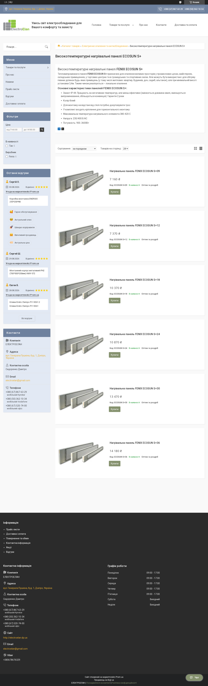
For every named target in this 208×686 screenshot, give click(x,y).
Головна (96, 25)
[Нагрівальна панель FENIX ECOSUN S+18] (80, 290)
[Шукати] (46, 47)
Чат (197, 677)
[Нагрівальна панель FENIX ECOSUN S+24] (80, 344)
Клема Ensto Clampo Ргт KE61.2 (25, 302)
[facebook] (59, 129)
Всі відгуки (27, 318)
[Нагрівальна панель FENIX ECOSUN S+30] (80, 399)
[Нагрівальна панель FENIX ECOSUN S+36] (80, 453)
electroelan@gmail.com (18, 380)
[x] (62, 129)
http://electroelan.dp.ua (15, 637)
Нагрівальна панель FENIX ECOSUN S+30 (135, 388)
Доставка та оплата (186, 25)
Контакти (161, 25)
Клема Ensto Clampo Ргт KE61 (24, 306)
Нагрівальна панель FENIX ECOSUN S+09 (135, 171)
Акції (9, 547)
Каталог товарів (71, 46)
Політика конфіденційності (124, 683)
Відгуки (10, 96)
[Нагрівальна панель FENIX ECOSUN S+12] (80, 236)
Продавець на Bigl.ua (104, 680)
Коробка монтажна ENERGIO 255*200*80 (24, 200)
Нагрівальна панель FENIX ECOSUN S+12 (135, 225)
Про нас (143, 25)
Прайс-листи (12, 89)
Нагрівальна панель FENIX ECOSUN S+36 (135, 442)
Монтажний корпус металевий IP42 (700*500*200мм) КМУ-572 (27, 272)
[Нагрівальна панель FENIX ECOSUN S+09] (80, 181)
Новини (10, 82)
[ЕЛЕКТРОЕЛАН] (16, 25)
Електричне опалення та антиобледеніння (105, 46)
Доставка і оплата (15, 103)
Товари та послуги (119, 25)
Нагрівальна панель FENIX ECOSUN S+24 (135, 334)
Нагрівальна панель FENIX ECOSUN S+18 (135, 279)
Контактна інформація (18, 543)
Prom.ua (119, 677)
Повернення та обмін (17, 538)
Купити (114, 192)
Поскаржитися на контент (98, 683)
